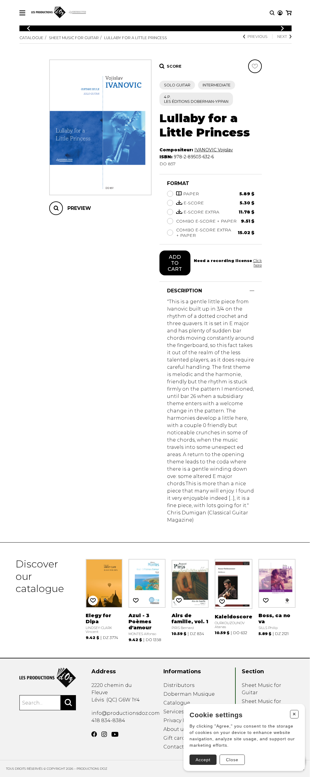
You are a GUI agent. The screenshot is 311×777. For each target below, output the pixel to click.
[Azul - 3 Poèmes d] (146, 600)
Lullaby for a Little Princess (135, 37)
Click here (257, 262)
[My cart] (289, 13)
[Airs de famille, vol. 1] (190, 600)
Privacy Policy (180, 720)
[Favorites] (255, 66)
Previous (258, 36)
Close (232, 759)
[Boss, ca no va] (276, 600)
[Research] (272, 13)
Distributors (178, 685)
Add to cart (175, 263)
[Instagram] (104, 734)
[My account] (280, 13)
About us (174, 729)
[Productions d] (47, 678)
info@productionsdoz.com (125, 713)
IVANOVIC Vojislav (213, 150)
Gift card (174, 738)
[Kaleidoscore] (233, 600)
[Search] (68, 702)
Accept (203, 759)
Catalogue (31, 37)
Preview (79, 208)
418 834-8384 (108, 720)
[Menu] (22, 13)
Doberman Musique (189, 694)
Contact (173, 747)
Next (282, 36)
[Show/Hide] (252, 290)
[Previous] (28, 28)
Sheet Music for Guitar (74, 37)
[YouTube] (114, 734)
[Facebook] (94, 734)
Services (173, 712)
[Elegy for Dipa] (104, 600)
